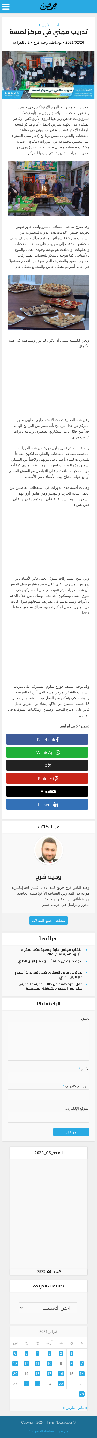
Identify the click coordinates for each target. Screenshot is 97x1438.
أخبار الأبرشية (48, 25)
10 (49, 1363)
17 (49, 1374)
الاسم (84, 1069)
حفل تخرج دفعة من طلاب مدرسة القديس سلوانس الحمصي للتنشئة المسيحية (50, 986)
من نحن (63, 1431)
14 (82, 1374)
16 (61, 1374)
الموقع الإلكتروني (76, 1108)
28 (82, 1394)
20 (15, 1374)
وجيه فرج (40, 42)
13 (15, 1363)
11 (37, 1363)
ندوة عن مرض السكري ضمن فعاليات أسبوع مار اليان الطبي (48, 974)
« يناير (82, 1407)
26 (26, 1384)
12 (26, 1363)
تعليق (85, 1018)
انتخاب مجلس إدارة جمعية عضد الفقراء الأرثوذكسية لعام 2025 (52, 951)
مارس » (69, 1407)
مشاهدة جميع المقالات (48, 920)
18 (37, 1374)
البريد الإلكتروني (76, 1086)
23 (61, 1384)
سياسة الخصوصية (41, 1431)
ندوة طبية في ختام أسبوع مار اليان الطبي (50, 961)
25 (37, 1384)
